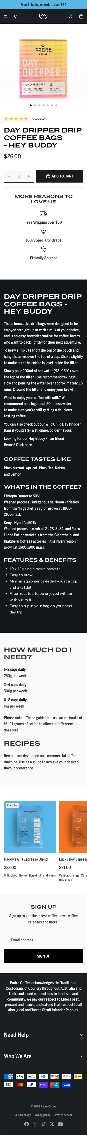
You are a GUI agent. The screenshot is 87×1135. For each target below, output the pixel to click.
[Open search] (16, 16)
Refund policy (22, 1115)
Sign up (43, 956)
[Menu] (5, 16)
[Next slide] (77, 841)
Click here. (24, 444)
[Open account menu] (70, 16)
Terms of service (62, 1115)
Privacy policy (42, 1115)
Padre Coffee (48, 1106)
